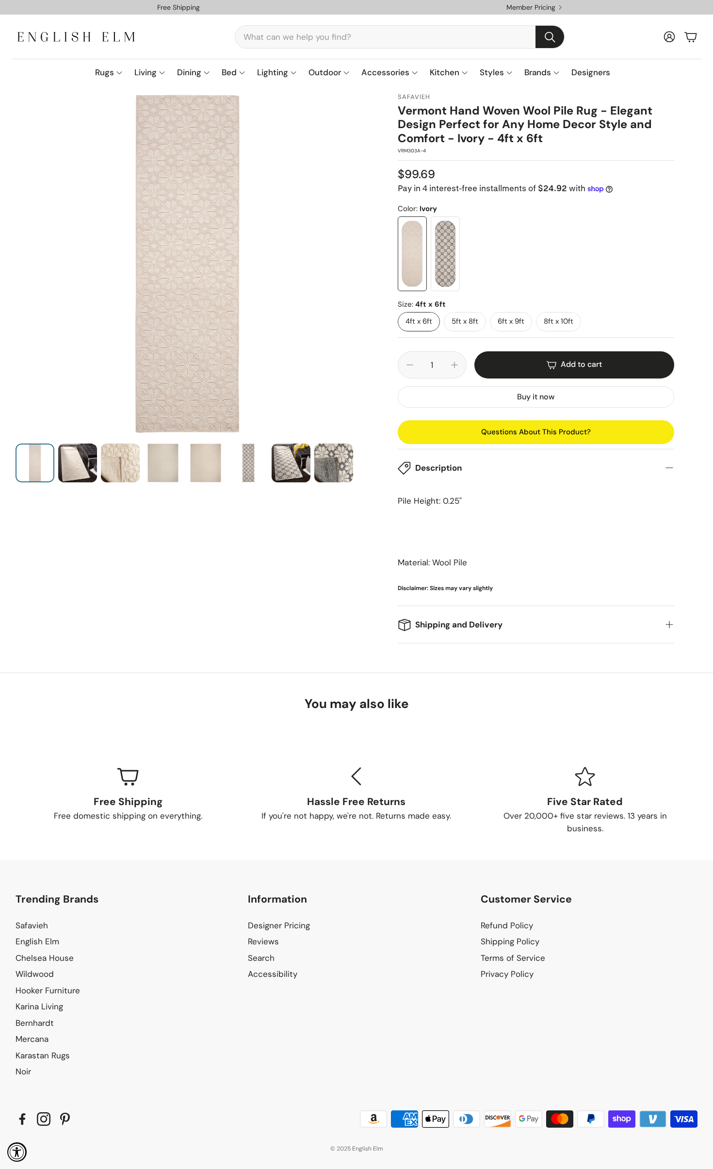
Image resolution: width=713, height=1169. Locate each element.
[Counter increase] (454, 365)
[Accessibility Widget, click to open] (17, 1152)
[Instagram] (43, 1119)
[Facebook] (22, 1119)
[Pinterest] (65, 1119)
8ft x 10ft (558, 321)
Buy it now (535, 397)
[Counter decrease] (410, 365)
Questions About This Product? (536, 432)
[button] (399, 37)
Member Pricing (530, 7)
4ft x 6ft (418, 321)
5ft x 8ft (465, 321)
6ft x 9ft (511, 321)
